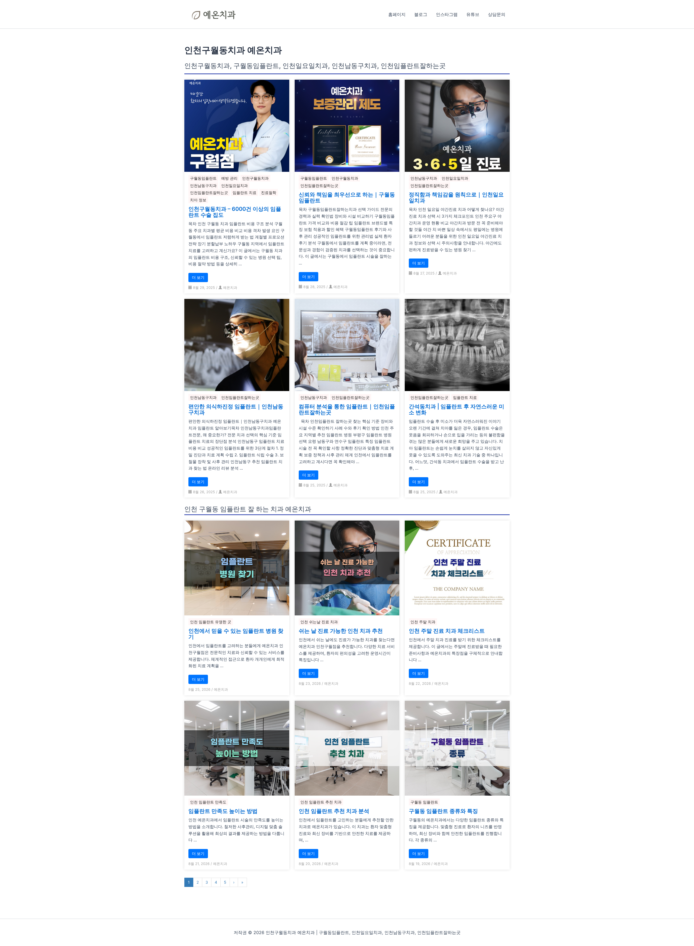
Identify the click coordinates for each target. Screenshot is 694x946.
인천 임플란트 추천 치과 (321, 802)
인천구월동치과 (255, 178)
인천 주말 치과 (422, 621)
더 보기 (198, 277)
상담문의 (496, 14)
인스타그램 (447, 14)
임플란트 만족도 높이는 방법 (223, 811)
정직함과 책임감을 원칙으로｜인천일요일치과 (456, 198)
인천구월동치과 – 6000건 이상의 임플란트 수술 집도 (234, 212)
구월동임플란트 (203, 178)
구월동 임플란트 (424, 802)
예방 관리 (229, 178)
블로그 (420, 14)
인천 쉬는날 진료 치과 (319, 621)
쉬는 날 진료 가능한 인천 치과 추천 (341, 631)
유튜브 (472, 14)
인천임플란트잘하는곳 (209, 192)
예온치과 (230, 287)
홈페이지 (397, 14)
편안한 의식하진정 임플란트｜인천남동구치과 (235, 409)
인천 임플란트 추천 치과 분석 (334, 811)
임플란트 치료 (244, 192)
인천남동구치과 (203, 185)
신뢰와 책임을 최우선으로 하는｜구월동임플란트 (347, 198)
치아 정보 (198, 200)
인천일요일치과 (234, 185)
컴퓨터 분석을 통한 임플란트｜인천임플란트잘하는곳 (347, 409)
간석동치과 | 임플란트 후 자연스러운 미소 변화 (456, 409)
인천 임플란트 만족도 (208, 802)
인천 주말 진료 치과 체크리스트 (447, 631)
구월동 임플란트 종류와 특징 (443, 811)
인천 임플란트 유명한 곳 (210, 621)
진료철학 (268, 192)
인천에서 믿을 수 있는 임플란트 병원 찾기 (235, 634)
